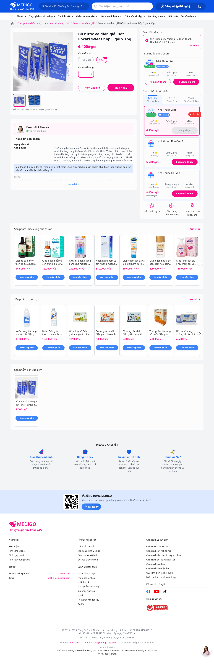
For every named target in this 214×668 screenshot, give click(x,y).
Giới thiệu (14, 546)
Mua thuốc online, (83, 650)
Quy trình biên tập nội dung (159, 572)
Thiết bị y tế (83, 582)
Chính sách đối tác (86, 546)
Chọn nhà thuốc (184, 161)
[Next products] (200, 263)
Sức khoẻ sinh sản (86, 591)
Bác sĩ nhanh (110, 653)
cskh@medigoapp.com (59, 578)
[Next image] (69, 65)
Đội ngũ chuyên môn (88, 559)
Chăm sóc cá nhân (86, 578)
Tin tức (81, 604)
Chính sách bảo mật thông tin (160, 568)
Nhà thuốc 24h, (117, 650)
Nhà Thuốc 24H (165, 61)
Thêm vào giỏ (91, 87)
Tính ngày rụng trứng (19, 559)
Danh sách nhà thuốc (88, 555)
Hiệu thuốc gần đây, (134, 650)
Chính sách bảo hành (156, 564)
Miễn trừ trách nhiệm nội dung (161, 577)
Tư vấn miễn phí (186, 81)
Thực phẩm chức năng (29, 23)
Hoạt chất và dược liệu (88, 599)
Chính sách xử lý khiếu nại (158, 551)
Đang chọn (185, 130)
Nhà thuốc (173, 16)
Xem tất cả (195, 229)
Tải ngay (93, 506)
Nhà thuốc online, (101, 650)
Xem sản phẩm (158, 81)
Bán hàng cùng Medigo (89, 551)
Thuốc (81, 595)
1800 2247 (65, 573)
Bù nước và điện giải (84, 23)
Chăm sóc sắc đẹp (86, 573)
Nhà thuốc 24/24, (65, 650)
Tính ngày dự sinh (17, 555)
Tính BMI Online (17, 551)
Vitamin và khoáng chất (57, 23)
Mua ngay (121, 87)
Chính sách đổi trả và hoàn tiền (161, 559)
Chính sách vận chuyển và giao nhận (163, 555)
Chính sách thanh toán (157, 546)
